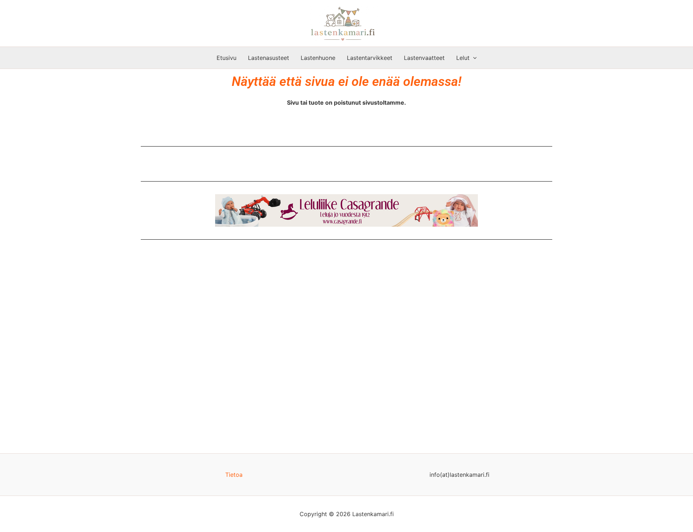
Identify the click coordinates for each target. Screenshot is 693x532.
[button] (473, 58)
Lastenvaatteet (424, 57)
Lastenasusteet (268, 57)
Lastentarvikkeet (369, 57)
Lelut (463, 57)
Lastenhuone (318, 57)
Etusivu (226, 57)
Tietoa (234, 474)
